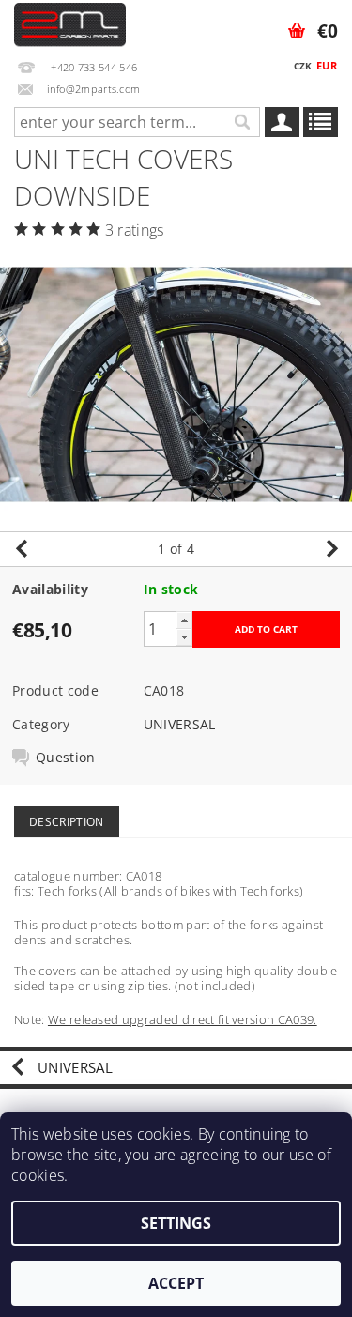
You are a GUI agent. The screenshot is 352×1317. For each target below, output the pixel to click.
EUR (326, 65)
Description (66, 822)
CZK (303, 65)
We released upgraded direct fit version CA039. (182, 1019)
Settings (176, 1223)
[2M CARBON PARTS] (70, 24)
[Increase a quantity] (184, 620)
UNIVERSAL (180, 724)
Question (66, 757)
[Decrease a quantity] (184, 637)
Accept (176, 1283)
